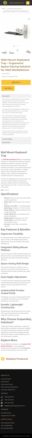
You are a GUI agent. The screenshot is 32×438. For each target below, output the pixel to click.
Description (6, 96)
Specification (6, 142)
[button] (27, 3)
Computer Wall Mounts (14, 8)
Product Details (7, 139)
